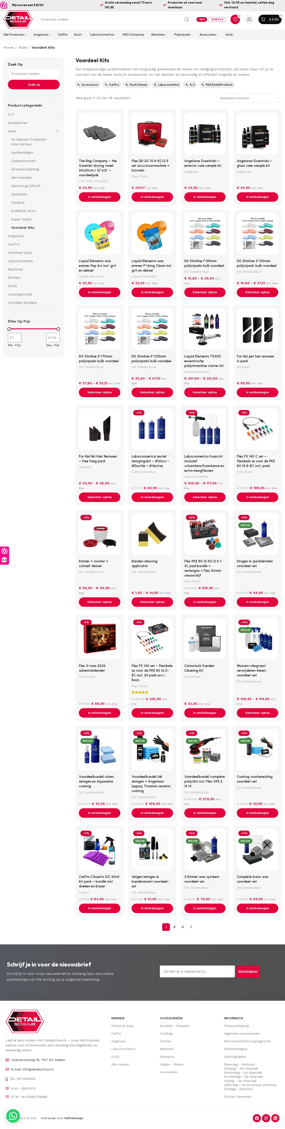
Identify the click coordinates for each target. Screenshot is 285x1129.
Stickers (18, 203)
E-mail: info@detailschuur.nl (32, 1069)
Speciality (19, 194)
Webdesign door (62, 1118)
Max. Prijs (53, 345)
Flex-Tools (140, 176)
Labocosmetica (20, 261)
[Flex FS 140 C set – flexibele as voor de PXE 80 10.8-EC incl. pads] (257, 430)
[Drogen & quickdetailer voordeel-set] (257, 535)
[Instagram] (266, 1118)
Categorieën (171, 1018)
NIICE (12, 286)
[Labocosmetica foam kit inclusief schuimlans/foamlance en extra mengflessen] (205, 430)
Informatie (233, 1018)
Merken (14, 278)
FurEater (243, 367)
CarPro (14, 244)
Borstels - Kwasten (174, 1026)
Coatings (166, 1033)
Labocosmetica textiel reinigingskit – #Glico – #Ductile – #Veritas (150, 461)
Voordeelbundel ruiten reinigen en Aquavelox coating (96, 781)
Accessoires (17, 123)
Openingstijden (235, 1056)
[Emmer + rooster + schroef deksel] (99, 535)
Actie (22, 48)
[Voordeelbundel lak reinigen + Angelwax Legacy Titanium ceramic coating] (152, 751)
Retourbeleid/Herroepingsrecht (247, 1041)
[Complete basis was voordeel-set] (257, 851)
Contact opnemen (237, 1096)
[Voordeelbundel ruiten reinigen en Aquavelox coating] (99, 751)
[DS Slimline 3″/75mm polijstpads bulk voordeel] (99, 330)
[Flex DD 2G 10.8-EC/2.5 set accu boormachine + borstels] (152, 135)
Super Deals (21, 219)
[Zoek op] (187, 19)
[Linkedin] (275, 1118)
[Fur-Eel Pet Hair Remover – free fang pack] (99, 430)
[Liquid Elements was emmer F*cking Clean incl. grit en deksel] (152, 235)
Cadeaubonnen (23, 161)
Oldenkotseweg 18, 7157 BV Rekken (38, 1060)
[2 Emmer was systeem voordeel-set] (205, 851)
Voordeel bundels (22, 303)
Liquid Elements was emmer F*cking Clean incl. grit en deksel (152, 266)
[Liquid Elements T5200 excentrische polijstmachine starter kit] (205, 330)
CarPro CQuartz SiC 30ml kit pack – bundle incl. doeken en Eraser (99, 881)
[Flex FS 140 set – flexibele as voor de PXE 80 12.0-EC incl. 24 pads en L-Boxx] (152, 640)
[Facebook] (257, 1118)
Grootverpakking (25, 169)
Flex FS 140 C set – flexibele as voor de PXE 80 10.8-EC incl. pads (256, 461)
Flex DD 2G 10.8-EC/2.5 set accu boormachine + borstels (150, 165)
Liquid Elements (91, 276)
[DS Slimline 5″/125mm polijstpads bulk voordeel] (152, 330)
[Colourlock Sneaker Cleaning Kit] (205, 640)
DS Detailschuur (196, 271)
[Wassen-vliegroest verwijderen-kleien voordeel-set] (257, 640)
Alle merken (120, 1064)
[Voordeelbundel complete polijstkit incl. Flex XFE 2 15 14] (205, 751)
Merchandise (21, 178)
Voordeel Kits (22, 228)
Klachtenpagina (235, 1049)
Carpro (84, 892)
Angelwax (16, 236)
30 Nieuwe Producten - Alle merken (30, 141)
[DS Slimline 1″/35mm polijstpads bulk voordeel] (205, 235)
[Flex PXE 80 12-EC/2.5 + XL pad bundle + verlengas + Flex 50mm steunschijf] (205, 535)
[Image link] (25, 1021)
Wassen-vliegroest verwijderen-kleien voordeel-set (251, 670)
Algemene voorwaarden (242, 1033)
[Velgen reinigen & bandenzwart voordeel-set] (152, 851)
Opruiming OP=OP (26, 186)
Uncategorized (20, 294)
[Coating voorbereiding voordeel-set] (257, 751)
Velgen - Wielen (172, 1064)
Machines (15, 269)
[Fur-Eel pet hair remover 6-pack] (257, 330)
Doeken (165, 1041)
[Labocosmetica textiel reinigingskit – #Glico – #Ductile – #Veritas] (152, 430)
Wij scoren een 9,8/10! (28, 5)
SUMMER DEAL (23, 211)
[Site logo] (18, 19)
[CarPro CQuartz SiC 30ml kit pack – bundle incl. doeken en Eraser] (99, 851)
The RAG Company (93, 181)
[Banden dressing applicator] (152, 535)
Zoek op (15, 64)
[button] (99, 197)
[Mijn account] (249, 19)
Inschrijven (248, 971)
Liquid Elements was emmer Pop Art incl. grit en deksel (97, 266)
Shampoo (167, 1056)
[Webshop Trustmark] (3, 5)
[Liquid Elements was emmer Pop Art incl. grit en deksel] (99, 235)
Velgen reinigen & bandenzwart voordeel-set (150, 881)
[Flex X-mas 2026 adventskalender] (99, 640)
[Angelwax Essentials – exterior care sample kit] (205, 135)
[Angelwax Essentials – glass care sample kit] (257, 135)
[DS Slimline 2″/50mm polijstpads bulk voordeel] (257, 235)
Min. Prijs (14, 345)
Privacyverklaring (236, 1026)
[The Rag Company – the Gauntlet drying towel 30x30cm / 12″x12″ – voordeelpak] (99, 135)
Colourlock (192, 676)
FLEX (115, 1056)
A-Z (11, 114)
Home (8, 48)
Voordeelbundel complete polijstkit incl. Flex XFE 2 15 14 (204, 781)
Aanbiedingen (22, 153)
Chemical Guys (20, 253)
